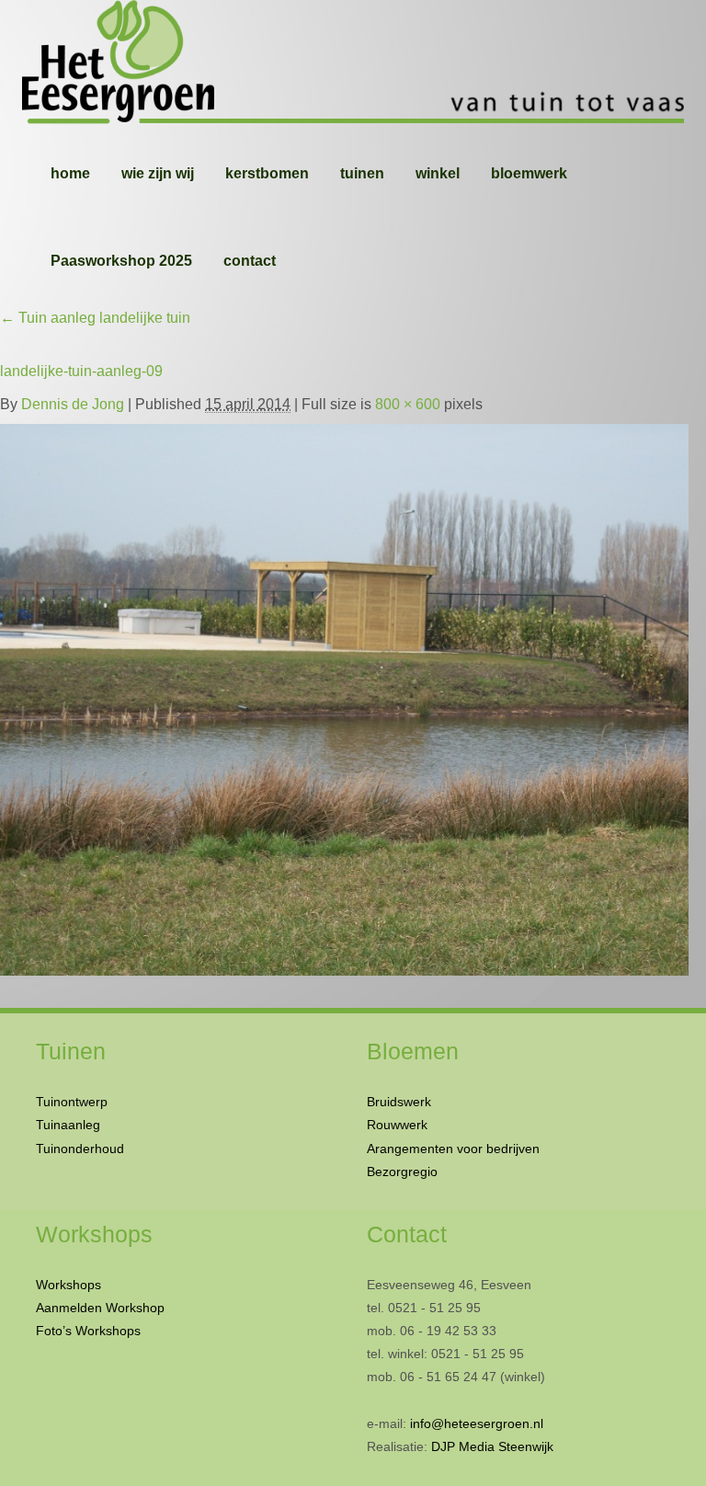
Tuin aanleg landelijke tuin (95, 318)
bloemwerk (529, 173)
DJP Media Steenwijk (492, 1446)
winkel (438, 173)
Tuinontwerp (72, 1101)
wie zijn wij (157, 173)
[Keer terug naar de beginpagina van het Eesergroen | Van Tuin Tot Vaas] (353, 64)
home (70, 173)
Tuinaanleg (68, 1124)
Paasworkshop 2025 (121, 261)
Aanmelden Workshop (100, 1307)
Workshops (68, 1284)
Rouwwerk (397, 1124)
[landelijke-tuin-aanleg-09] (344, 695)
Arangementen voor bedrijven (453, 1148)
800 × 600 (407, 404)
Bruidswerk (399, 1101)
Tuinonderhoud (80, 1148)
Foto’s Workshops (88, 1330)
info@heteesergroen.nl (476, 1423)
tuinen (362, 173)
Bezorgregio (402, 1171)
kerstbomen (267, 173)
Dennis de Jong (72, 404)
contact (249, 261)
